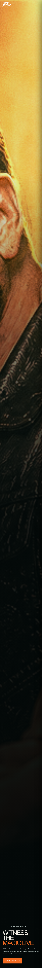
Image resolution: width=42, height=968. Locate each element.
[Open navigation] (37, 4)
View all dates (10, 960)
